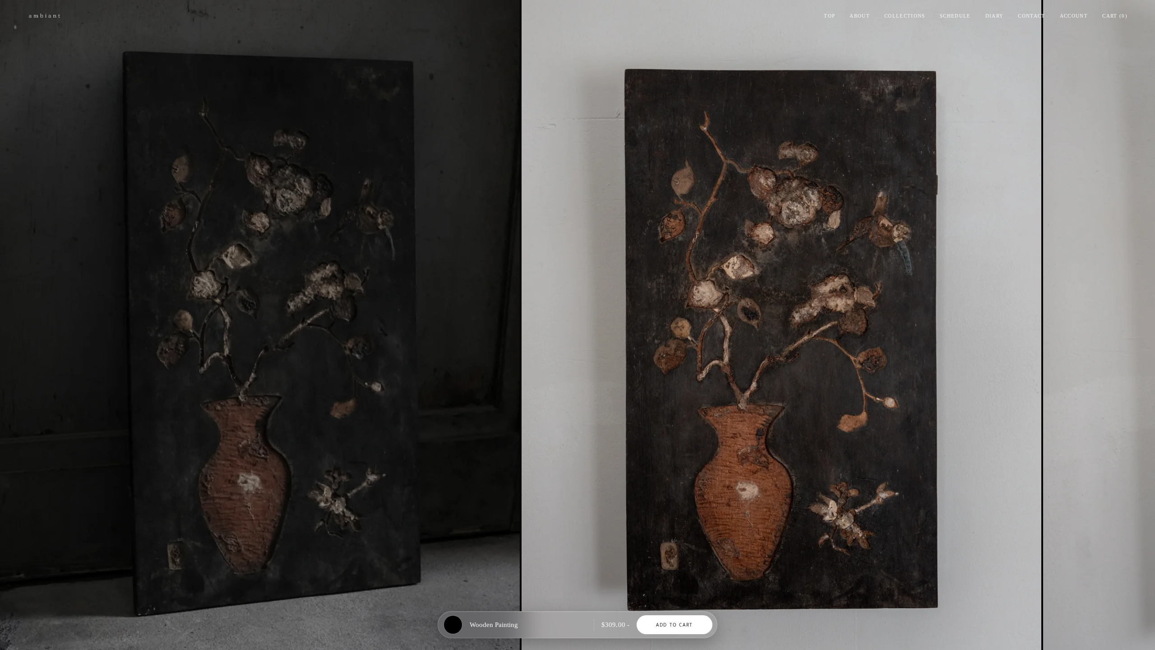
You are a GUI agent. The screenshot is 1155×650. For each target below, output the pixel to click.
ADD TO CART (674, 625)
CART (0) (1114, 16)
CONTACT (1031, 16)
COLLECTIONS (904, 16)
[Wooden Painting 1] (260, 325)
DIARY (994, 16)
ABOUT (860, 16)
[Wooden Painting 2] (781, 325)
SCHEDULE (955, 16)
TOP (829, 16)
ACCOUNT (1074, 16)
